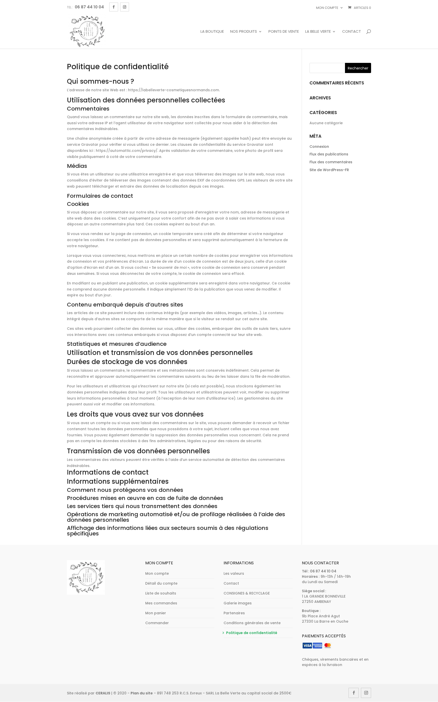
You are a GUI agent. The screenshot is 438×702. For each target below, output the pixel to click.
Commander (157, 622)
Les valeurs (234, 573)
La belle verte (318, 31)
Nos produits (243, 31)
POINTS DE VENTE (283, 31)
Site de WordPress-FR (329, 169)
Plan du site (142, 693)
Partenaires (234, 613)
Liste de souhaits (160, 593)
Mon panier (155, 613)
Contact (351, 31)
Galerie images (238, 603)
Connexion (319, 146)
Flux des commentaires (330, 162)
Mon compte (327, 7)
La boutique (212, 31)
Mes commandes (161, 603)
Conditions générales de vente (252, 622)
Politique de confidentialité (251, 632)
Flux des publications (328, 154)
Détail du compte (161, 583)
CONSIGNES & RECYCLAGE (247, 593)
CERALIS (103, 693)
